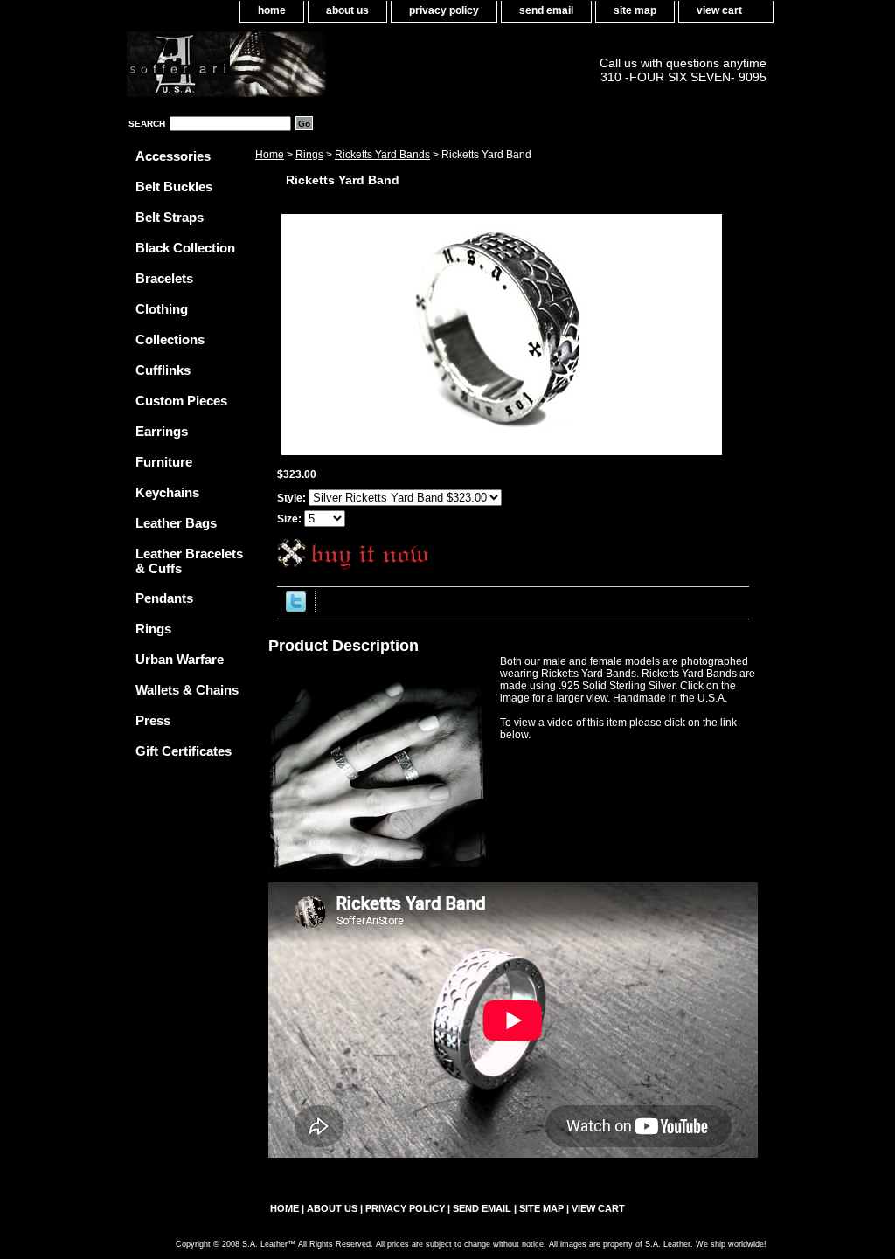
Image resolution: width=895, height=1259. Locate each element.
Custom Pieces (181, 400)
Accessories (173, 156)
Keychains (167, 492)
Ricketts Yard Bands (382, 155)
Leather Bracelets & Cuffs (189, 561)
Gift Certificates (183, 751)
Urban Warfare (179, 659)
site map (635, 10)
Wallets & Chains (187, 689)
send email (546, 10)
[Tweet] (296, 608)
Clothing (161, 308)
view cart (719, 10)
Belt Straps (169, 217)
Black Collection (185, 247)
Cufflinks (163, 370)
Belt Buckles (173, 186)
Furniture (163, 461)
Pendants (164, 598)
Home (269, 155)
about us (347, 10)
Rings (309, 155)
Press (152, 720)
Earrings (161, 431)
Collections (170, 339)
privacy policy (444, 10)
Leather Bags (176, 522)
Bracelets (164, 278)
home (272, 10)
